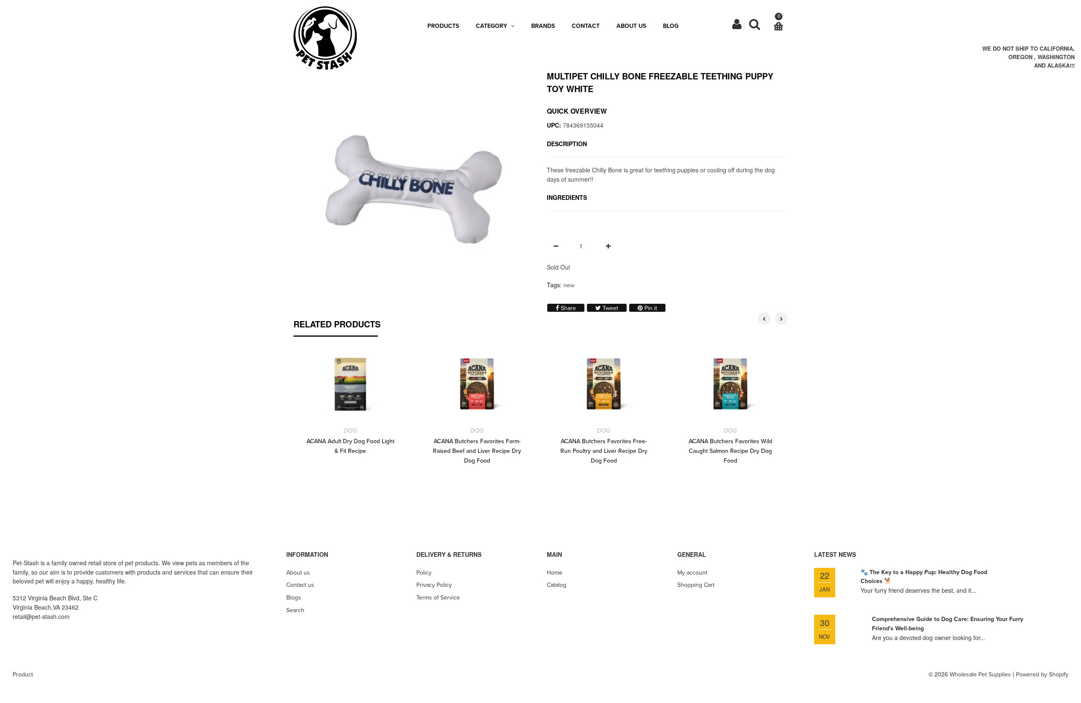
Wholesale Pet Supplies (980, 674)
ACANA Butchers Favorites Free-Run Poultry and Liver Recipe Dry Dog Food (603, 451)
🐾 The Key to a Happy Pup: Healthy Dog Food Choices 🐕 (924, 577)
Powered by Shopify (1042, 674)
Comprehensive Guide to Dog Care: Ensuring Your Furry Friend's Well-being (947, 624)
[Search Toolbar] (754, 26)
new (568, 285)
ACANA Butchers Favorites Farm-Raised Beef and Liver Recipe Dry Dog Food (477, 451)
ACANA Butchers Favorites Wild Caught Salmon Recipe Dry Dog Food (730, 451)
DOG (350, 430)
